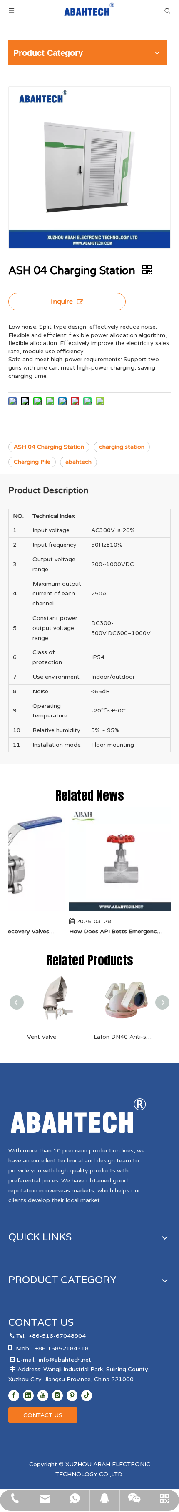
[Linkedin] (28, 1395)
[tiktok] (86, 1395)
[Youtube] (42, 1395)
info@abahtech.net (65, 1359)
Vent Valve (41, 1036)
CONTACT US (42, 1415)
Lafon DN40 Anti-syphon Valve (123, 1036)
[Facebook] (13, 1395)
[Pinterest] (72, 1395)
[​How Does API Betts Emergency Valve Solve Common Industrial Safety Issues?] (117, 911)
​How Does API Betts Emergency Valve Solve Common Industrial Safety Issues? (112, 931)
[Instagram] (57, 1395)
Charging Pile (32, 461)
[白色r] (78, 1115)
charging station (121, 446)
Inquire (62, 301)
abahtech (78, 461)
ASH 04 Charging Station (49, 446)
